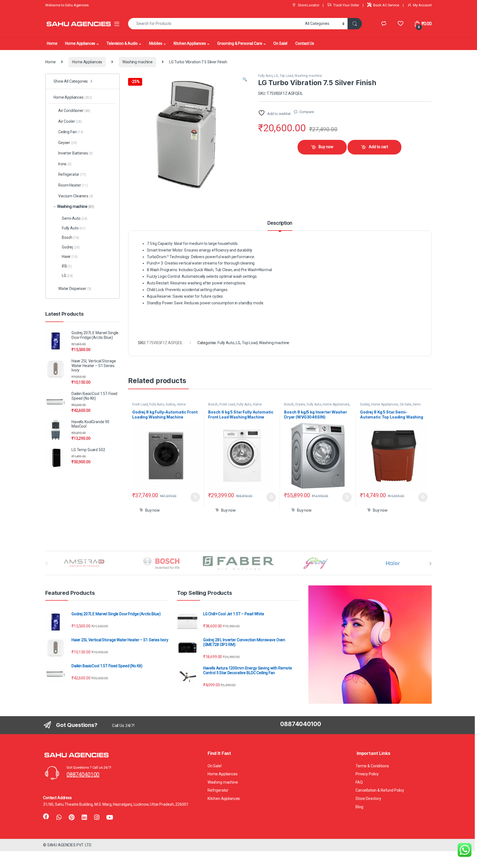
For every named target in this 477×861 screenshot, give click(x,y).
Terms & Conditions (372, 766)
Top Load (286, 76)
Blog (359, 807)
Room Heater (73, 185)
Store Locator (308, 5)
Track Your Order (346, 5)
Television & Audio (122, 43)
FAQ (359, 782)
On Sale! (280, 43)
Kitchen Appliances (190, 43)
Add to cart (378, 147)
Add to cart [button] (195, 497)
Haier (70, 256)
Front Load (140, 404)
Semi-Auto (74, 218)
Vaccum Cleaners (75, 196)
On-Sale (405, 404)
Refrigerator (72, 174)
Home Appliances (80, 43)
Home (52, 43)
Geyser (67, 142)
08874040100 (83, 774)
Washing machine (137, 62)
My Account (422, 5)
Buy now (326, 147)
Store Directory (368, 798)
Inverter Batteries (75, 153)
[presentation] (430, 564)
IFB (67, 266)
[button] (244, 79)
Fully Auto (265, 76)
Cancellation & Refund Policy (380, 790)
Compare (306, 112)
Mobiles (155, 43)
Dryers (300, 404)
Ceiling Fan (70, 132)
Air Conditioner (74, 110)
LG (276, 76)
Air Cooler (70, 121)
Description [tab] (279, 223)
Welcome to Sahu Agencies (67, 5)
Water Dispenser (74, 288)
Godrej (170, 404)
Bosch (213, 404)
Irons (64, 164)
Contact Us (304, 43)
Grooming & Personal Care (239, 43)
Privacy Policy (367, 774)
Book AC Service (386, 5)
